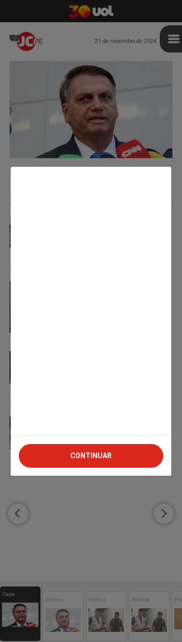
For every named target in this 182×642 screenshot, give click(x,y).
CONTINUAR (91, 456)
